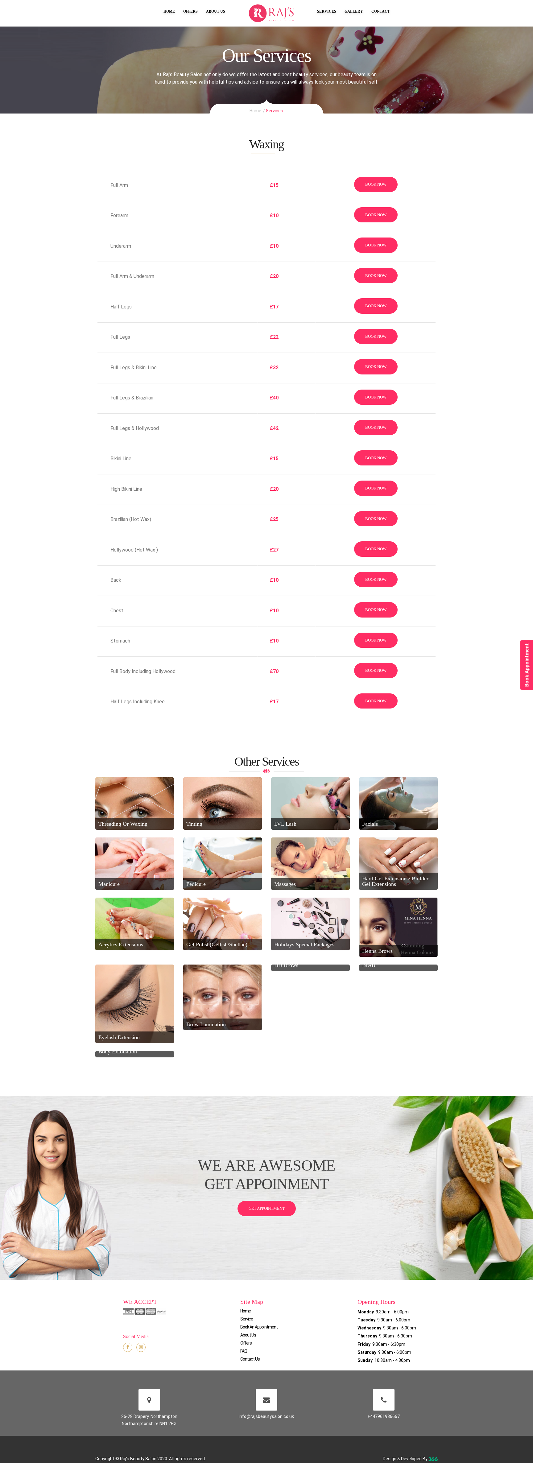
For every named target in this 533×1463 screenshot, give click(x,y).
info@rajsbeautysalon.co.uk (266, 1416)
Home (169, 11)
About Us (215, 11)
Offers (190, 11)
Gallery (354, 11)
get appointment (267, 1208)
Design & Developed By (405, 1458)
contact (380, 11)
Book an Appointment (259, 1327)
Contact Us (250, 1359)
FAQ (243, 1351)
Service (246, 1318)
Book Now (375, 184)
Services (326, 11)
